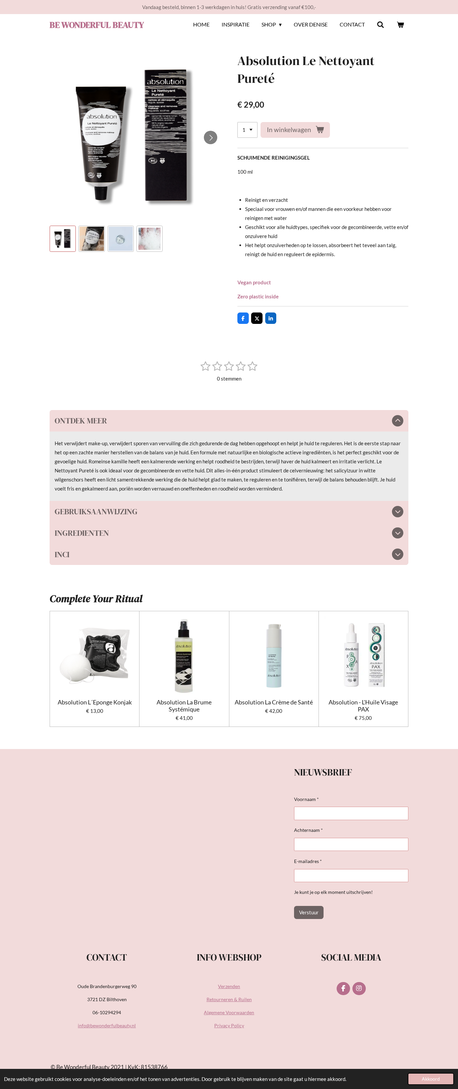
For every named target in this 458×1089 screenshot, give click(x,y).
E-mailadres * (308, 861)
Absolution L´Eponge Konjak (95, 702)
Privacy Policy (229, 1025)
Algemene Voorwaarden (229, 1012)
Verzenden (229, 986)
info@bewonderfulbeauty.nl (107, 1025)
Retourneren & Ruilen (229, 999)
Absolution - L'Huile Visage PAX (363, 706)
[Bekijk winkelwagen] (400, 24)
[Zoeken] (381, 24)
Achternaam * (308, 830)
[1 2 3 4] (247, 130)
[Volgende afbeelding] (210, 137)
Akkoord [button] (431, 1079)
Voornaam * (306, 799)
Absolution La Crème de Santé (274, 702)
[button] (63, 239)
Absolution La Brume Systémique (184, 706)
